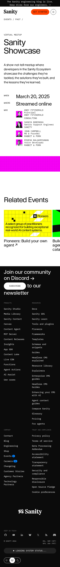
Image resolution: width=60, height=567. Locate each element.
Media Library (12, 314)
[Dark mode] (18, 560)
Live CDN (9, 359)
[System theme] (12, 560)
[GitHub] (5, 535)
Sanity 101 (38, 314)
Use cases (9, 379)
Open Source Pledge (43, 487)
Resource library (42, 365)
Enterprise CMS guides (41, 377)
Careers (8, 461)
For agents (38, 423)
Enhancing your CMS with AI (43, 394)
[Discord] (54, 535)
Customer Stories (14, 471)
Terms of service (42, 441)
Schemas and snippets (39, 346)
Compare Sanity (41, 408)
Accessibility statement (40, 456)
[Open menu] (53, 12)
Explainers (38, 370)
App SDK (8, 349)
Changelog (9, 466)
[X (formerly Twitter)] (38, 535)
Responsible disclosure (39, 480)
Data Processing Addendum (41, 448)
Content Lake (11, 354)
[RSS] (46, 535)
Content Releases (14, 339)
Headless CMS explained (39, 359)
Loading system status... (31, 550)
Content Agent (12, 329)
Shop (6, 451)
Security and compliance (39, 472)
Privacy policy (41, 435)
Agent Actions (12, 369)
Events (8, 19)
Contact (8, 435)
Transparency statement (39, 464)
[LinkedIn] (22, 535)
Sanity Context (13, 319)
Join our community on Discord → (27, 275)
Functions (9, 364)
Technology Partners (10, 483)
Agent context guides (40, 402)
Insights (9, 344)
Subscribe (15, 286)
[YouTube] (13, 535)
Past (17, 19)
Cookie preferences (43, 492)
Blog (6, 441)
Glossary (37, 413)
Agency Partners (13, 476)
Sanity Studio (12, 309)
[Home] (10, 11)
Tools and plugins (43, 324)
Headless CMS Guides (39, 386)
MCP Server (10, 334)
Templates (38, 339)
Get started (40, 11)
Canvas (8, 324)
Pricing (36, 418)
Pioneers (37, 329)
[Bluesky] (30, 535)
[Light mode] (6, 560)
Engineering (11, 446)
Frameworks (38, 334)
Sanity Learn (39, 319)
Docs (34, 309)
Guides (36, 352)
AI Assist (9, 374)
